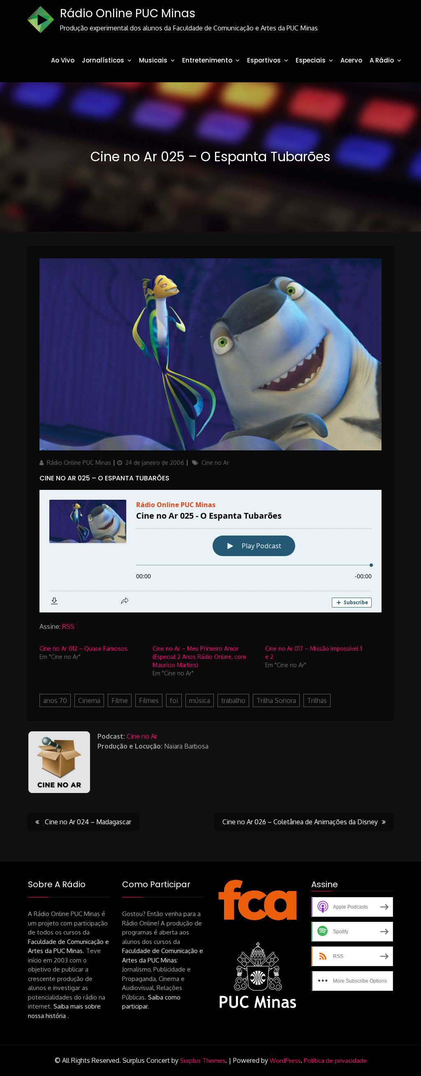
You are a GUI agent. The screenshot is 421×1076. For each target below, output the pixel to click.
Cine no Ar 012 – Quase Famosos (83, 648)
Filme (119, 700)
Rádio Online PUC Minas (127, 13)
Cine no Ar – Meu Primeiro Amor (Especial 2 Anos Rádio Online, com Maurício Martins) (199, 656)
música (199, 700)
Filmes (149, 700)
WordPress (285, 1060)
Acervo (351, 60)
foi (174, 700)
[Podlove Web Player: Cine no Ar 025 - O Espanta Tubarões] (210, 551)
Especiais (311, 60)
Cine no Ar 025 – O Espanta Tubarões (104, 478)
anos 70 (55, 700)
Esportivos (264, 60)
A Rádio (382, 60)
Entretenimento (207, 60)
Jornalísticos (103, 60)
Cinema (89, 700)
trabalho (233, 700)
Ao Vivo (62, 60)
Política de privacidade (335, 1060)
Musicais (153, 60)
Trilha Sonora (276, 700)
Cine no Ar (215, 462)
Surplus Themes (202, 1060)
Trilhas (317, 700)
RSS (68, 626)
